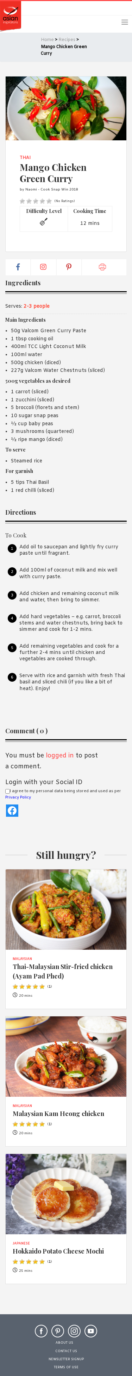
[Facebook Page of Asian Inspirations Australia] (41, 1334)
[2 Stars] (29, 201)
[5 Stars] (49, 201)
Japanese (21, 1244)
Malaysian (22, 959)
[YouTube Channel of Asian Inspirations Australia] (90, 1334)
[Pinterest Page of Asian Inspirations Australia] (57, 1334)
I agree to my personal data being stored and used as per (63, 794)
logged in (60, 756)
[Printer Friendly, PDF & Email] (104, 267)
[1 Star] (22, 201)
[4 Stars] (42, 201)
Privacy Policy (18, 797)
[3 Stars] (35, 201)
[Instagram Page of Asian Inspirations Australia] (74, 1334)
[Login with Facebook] (12, 810)
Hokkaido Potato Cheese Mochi (58, 1251)
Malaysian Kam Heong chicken (58, 1113)
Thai (25, 158)
